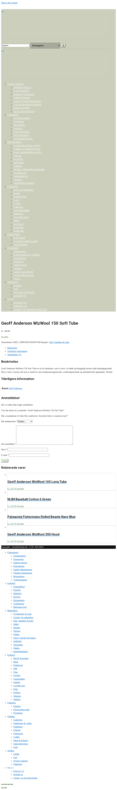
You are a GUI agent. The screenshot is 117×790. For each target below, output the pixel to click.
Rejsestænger (21, 108)
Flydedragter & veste (26, 146)
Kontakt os (20, 306)
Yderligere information (17, 351)
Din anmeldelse (8, 444)
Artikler (12, 282)
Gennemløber (21, 210)
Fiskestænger (15, 84)
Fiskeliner (13, 234)
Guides (17, 286)
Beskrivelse (12, 348)
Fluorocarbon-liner (25, 241)
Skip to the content (9, 3)
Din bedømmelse (9, 421)
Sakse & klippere (23, 272)
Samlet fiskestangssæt (27, 101)
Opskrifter (19, 296)
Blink (16, 193)
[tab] (61, 348)
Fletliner (19, 238)
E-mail (5, 455)
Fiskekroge (20, 197)
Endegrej (12, 187)
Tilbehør (12, 248)
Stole (16, 279)
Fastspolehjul (21, 118)
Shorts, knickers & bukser (29, 169)
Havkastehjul (21, 132)
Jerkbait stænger (23, 94)
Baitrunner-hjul (23, 139)
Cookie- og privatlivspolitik (30, 309)
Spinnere (18, 228)
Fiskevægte (20, 265)
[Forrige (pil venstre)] (2, 787)
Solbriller (20, 173)
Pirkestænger (21, 98)
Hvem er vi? (20, 303)
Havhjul (18, 129)
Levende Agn (20, 217)
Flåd (16, 200)
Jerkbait (18, 214)
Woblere (18, 231)
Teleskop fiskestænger (27, 105)
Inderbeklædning (23, 183)
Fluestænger (21, 91)
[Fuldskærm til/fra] (8, 784)
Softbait (18, 224)
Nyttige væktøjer (24, 292)
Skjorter (18, 163)
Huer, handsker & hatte (27, 152)
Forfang (18, 207)
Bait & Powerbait (23, 190)
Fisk (15, 289)
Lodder (17, 269)
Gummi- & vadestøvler (26, 149)
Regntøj (18, 159)
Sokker (17, 166)
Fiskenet (18, 262)
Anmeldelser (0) (14, 355)
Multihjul (19, 125)
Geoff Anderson (15, 388)
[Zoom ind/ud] (11, 784)
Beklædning (14, 142)
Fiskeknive (19, 258)
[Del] (5, 784)
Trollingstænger (23, 111)
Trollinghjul (21, 135)
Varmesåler (20, 176)
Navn (4, 449)
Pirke (16, 221)
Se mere (4, 337)
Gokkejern (19, 252)
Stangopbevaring (23, 275)
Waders (17, 180)
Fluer (16, 204)
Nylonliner (20, 245)
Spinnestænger (22, 88)
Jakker (17, 156)
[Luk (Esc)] (2, 784)
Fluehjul (18, 122)
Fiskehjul (13, 115)
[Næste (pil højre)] (5, 787)
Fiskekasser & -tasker (26, 255)
